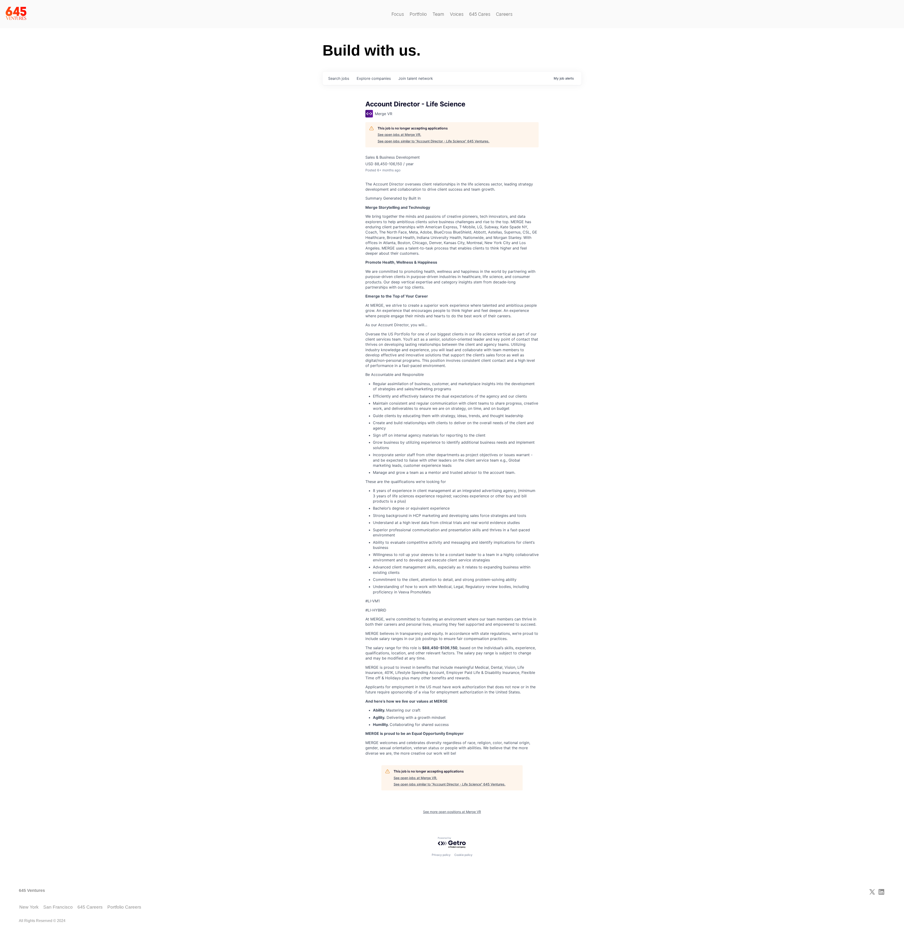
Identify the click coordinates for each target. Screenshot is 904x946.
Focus (397, 14)
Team (438, 14)
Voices (457, 14)
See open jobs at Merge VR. (399, 135)
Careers (504, 14)
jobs (338, 78)
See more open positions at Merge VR (452, 812)
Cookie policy (463, 855)
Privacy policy (441, 855)
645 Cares (479, 14)
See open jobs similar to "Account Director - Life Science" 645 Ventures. (433, 141)
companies (374, 78)
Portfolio (418, 14)
